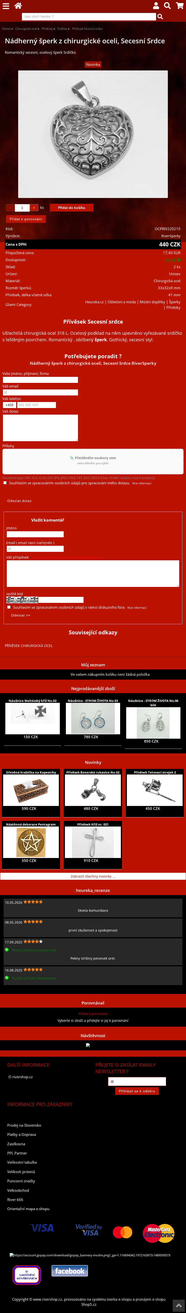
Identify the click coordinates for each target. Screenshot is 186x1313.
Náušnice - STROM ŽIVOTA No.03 (93, 700)
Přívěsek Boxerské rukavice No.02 (92, 772)
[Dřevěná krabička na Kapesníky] (31, 790)
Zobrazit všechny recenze (23, 989)
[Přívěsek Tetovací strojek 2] (154, 790)
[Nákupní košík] (179, 7)
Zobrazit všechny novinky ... (93, 876)
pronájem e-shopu (151, 1299)
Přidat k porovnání (93, 1013)
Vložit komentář (47, 520)
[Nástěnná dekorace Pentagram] (31, 842)
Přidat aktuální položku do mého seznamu (36, 674)
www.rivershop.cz (47, 1299)
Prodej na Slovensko (24, 1125)
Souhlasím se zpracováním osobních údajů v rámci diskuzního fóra (68, 607)
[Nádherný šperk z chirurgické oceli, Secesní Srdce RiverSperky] (93, 134)
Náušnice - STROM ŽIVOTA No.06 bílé (153, 702)
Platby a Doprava (21, 1134)
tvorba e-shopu (119, 1299)
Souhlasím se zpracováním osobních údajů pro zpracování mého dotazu (69, 483)
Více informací (141, 483)
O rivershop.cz (20, 1076)
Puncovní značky (21, 1181)
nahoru (179, 1306)
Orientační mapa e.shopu (28, 1208)
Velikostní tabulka (22, 1162)
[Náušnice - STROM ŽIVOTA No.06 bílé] (153, 723)
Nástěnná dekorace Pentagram (31, 824)
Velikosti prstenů (21, 1171)
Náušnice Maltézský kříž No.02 (32, 700)
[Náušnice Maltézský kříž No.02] (32, 718)
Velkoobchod (18, 1190)
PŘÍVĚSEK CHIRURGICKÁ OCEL (29, 645)
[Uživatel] (156, 7)
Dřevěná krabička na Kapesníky (31, 772)
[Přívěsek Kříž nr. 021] (93, 842)
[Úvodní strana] (18, 7)
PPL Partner (17, 1153)
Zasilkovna (16, 1143)
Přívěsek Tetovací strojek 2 (155, 772)
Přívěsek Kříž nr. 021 (92, 824)
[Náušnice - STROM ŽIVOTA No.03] (93, 718)
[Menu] (6, 6)
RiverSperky (170, 236)
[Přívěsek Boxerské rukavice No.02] (92, 790)
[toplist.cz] (93, 1045)
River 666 (15, 1199)
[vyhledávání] (167, 7)
